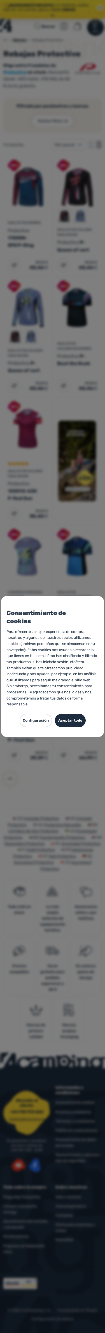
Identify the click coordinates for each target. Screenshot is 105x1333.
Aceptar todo (70, 720)
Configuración (36, 720)
